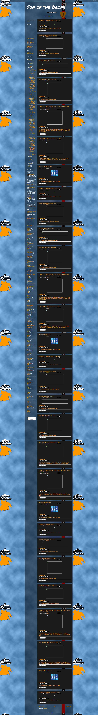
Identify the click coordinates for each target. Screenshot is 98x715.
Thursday (28, 392)
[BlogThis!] (41, 30)
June (30, 156)
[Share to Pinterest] (45, 30)
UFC (28, 400)
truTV (28, 397)
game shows (45, 181)
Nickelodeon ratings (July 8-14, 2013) (46, 228)
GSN (49, 181)
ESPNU (56, 158)
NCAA (68, 158)
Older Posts (68, 706)
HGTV (28, 301)
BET (28, 238)
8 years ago (30, 212)
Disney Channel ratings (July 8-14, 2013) (47, 247)
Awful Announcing (30, 46)
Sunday (28, 384)
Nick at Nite (29, 353)
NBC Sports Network (30, 344)
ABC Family (29, 228)
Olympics (28, 360)
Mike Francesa (29, 327)
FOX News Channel (30, 286)
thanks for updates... (31, 209)
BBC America (29, 237)
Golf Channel (51, 129)
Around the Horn (43, 158)
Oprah (28, 362)
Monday (28, 332)
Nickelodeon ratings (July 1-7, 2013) (46, 396)
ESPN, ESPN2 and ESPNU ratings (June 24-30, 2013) (50, 642)
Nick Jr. (28, 354)
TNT (28, 393)
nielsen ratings (50, 28)
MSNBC (28, 335)
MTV (28, 336)
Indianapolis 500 (29, 309)
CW (27, 262)
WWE (28, 410)
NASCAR (63, 158)
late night (28, 314)
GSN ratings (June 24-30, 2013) (45, 670)
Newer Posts (41, 706)
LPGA (55, 129)
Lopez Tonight (29, 319)
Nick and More (29, 41)
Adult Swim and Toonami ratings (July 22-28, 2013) (49, 20)
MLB (57, 129)
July (30, 67)
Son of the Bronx (46, 7)
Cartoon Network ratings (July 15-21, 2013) (48, 35)
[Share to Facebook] (43, 30)
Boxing (28, 239)
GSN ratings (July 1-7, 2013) (45, 502)
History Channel (29, 302)
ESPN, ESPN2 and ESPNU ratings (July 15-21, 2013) (50, 138)
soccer (55, 159)
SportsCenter (58, 159)
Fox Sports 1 (29, 287)
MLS (60, 158)
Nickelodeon (45, 72)
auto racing (43, 129)
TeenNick (28, 388)
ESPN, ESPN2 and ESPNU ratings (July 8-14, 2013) (49, 306)
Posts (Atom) (45, 708)
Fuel (28, 292)
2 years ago (31, 185)
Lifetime (28, 315)
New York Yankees (30, 346)
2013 (29, 59)
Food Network (29, 281)
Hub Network (29, 306)
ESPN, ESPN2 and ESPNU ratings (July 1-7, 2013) (49, 442)
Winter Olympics (30, 407)
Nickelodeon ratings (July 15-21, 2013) (47, 60)
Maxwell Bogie (31, 174)
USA (28, 401)
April (30, 159)
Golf (48, 129)
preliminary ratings (30, 370)
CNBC (28, 248)
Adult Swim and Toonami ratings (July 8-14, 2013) (49, 356)
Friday (28, 291)
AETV (28, 230)
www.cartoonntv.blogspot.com (31, 216)
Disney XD (29, 271)
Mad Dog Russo (29, 321)
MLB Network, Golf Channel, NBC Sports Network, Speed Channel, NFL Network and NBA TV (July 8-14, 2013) (54, 275)
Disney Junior (29, 270)
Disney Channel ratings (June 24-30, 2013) (47, 558)
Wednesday (29, 405)
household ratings (30, 305)
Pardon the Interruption (49, 159)
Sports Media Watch (30, 42)
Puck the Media (29, 43)
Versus (28, 402)
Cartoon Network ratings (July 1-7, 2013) (47, 371)
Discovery (28, 267)
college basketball (30, 253)
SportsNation (29, 382)
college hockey (29, 256)
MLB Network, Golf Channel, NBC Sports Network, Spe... (32, 82)
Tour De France (65, 494)
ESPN (50, 158)
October (30, 63)
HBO (28, 300)
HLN (28, 304)
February (30, 162)
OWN (28, 364)
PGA (63, 130)
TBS (28, 387)
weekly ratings (58, 28)
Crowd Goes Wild (30, 261)
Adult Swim (43, 28)
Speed (66, 130)
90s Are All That (29, 225)
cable (46, 28)
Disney (44, 99)
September (31, 64)
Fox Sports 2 (29, 288)
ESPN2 (53, 158)
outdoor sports (60, 130)
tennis (62, 463)
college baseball (51, 662)
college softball (29, 257)
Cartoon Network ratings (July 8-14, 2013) (47, 203)
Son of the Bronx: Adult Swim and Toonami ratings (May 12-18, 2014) (31, 212)
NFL (44, 130)
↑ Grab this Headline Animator (49, 16)
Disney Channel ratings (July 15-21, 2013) (47, 79)
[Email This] (40, 30)
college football (29, 255)
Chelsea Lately (29, 246)
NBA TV (66, 129)
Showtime (28, 374)
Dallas (28, 265)
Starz (28, 383)
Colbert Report (29, 251)
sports (28, 379)
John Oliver (29, 313)
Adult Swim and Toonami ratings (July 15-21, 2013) (49, 188)
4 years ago (31, 195)
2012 (29, 165)
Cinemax (28, 247)
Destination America (30, 266)
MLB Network (60, 129)
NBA (64, 129)
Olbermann (29, 359)
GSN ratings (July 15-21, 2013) (45, 166)
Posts (29, 417)
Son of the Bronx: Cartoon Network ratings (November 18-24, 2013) (31, 218)
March (30, 160)
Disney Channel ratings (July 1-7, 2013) (47, 415)
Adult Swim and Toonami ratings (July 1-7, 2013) (49, 524)
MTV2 (28, 337)
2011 (29, 166)
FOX (28, 282)
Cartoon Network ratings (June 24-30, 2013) (48, 585)
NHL (51, 130)
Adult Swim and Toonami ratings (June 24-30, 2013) (49, 692)
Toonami (54, 28)
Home (55, 706)
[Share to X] (42, 30)
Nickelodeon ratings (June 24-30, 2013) (47, 539)
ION (27, 310)
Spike (28, 378)
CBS (28, 244)
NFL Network (48, 130)
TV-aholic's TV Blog (30, 38)
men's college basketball (31, 325)
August (30, 66)
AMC (28, 232)
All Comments (30, 419)
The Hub (28, 391)
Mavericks (29, 324)
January (30, 163)
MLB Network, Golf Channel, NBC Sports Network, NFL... (32, 127)
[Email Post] (39, 30)
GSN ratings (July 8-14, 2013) (45, 334)
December (31, 60)
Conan (28, 260)
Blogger (51, 712)
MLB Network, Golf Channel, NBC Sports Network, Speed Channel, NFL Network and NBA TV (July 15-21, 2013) (54, 107)
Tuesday (28, 398)
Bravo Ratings (29, 47)
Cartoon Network (46, 53)
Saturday (28, 373)
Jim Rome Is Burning (30, 311)
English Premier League (31, 274)
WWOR (28, 411)
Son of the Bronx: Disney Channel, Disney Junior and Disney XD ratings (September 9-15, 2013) (31, 184)
